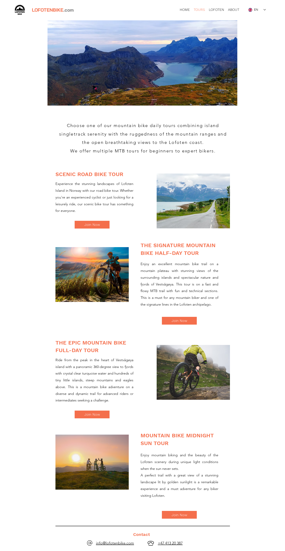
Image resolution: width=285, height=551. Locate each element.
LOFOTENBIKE (53, 10)
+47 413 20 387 (170, 543)
